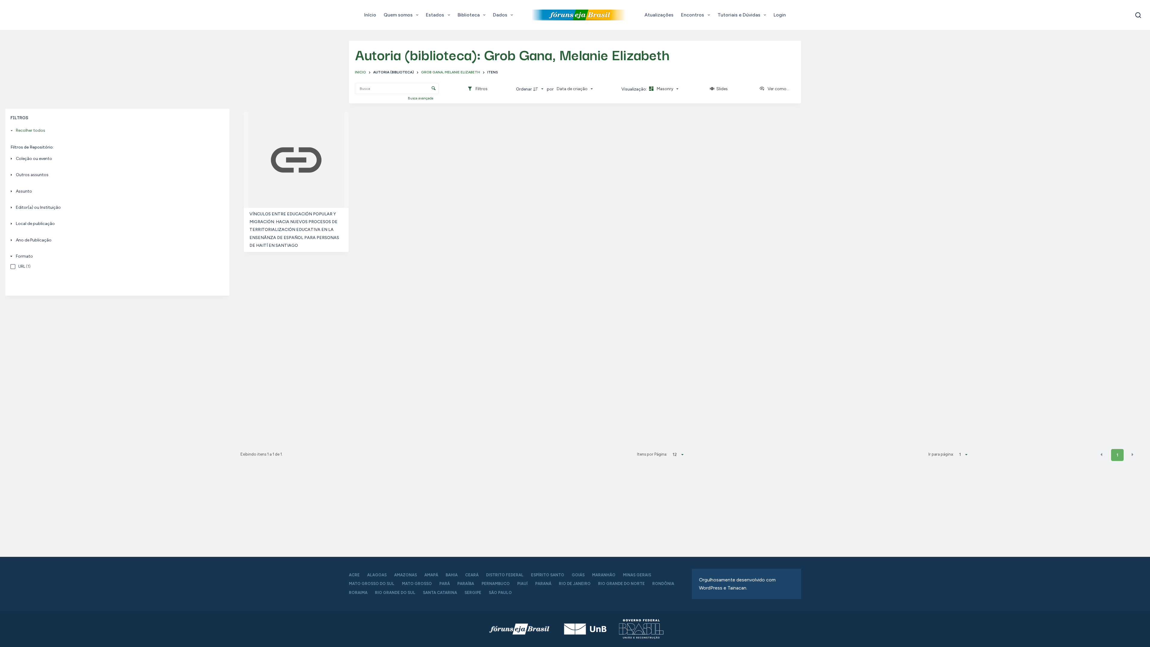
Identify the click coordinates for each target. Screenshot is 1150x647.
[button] (1101, 455)
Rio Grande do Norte (621, 583)
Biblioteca (469, 15)
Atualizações (659, 15)
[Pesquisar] (1138, 15)
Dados (500, 15)
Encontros (692, 15)
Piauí (522, 583)
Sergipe (472, 592)
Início (370, 15)
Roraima (358, 592)
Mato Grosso (417, 583)
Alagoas (377, 575)
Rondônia (663, 583)
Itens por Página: (652, 454)
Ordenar (524, 89)
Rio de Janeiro (575, 583)
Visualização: (634, 89)
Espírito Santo (547, 575)
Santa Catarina (440, 592)
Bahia (452, 575)
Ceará (472, 575)
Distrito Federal (504, 575)
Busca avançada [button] (421, 98)
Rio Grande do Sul (395, 592)
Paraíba (465, 583)
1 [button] (1117, 455)
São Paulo (500, 592)
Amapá (431, 575)
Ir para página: (941, 454)
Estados (435, 15)
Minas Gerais (637, 575)
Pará (444, 583)
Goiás (578, 575)
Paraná (543, 583)
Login (780, 15)
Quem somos (398, 15)
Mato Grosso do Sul (371, 583)
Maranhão (603, 575)
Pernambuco (496, 583)
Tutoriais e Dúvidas (739, 15)
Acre (354, 575)
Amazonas (405, 575)
